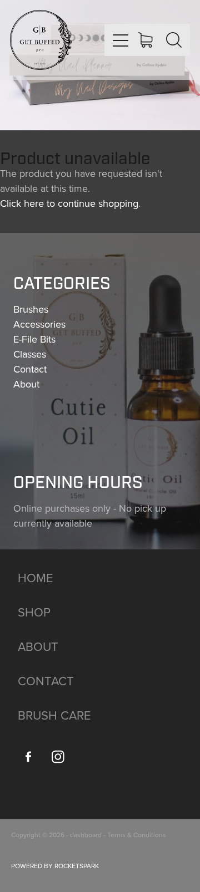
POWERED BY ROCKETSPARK (55, 865)
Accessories (39, 324)
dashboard (86, 834)
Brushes (30, 309)
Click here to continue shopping (69, 203)
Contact (30, 369)
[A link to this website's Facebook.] (28, 756)
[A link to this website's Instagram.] (57, 756)
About (26, 384)
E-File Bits (34, 339)
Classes (29, 354)
